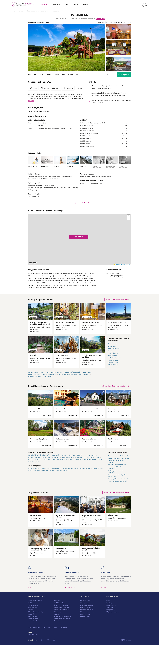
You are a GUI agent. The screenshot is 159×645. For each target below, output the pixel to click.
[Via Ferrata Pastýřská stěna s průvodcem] (92, 537)
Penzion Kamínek (113, 439)
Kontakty (70, 74)
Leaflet (117, 264)
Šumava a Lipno (32, 607)
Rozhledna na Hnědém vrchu (117, 322)
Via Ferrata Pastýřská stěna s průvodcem (91, 549)
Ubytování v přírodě (48, 470)
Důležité (56, 74)
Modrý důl (33, 355)
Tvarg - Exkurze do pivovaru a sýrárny (91, 516)
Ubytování (43, 4)
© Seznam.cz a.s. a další (124, 264)
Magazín (76, 4)
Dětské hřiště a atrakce (49, 374)
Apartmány (109, 607)
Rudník (92, 457)
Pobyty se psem (45, 468)
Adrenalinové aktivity (34, 376)
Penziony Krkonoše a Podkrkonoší (118, 456)
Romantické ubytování (86, 605)
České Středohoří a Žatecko (62, 618)
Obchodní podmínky (34, 627)
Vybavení (48, 74)
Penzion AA (56, 11)
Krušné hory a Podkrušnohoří (62, 616)
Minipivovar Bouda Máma (90, 322)
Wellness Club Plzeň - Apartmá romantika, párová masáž (40, 549)
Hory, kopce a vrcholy (57, 372)
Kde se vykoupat (113, 365)
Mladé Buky (46, 459)
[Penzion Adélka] (66, 398)
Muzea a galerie (86, 372)
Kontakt (85, 4)
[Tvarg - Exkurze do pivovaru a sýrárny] (92, 504)
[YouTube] (54, 640)
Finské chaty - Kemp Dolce (38, 439)
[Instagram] (48, 640)
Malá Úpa (72, 455)
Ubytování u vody (98, 468)
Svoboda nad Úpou (67, 457)
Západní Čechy (32, 614)
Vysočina (56, 614)
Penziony (109, 603)
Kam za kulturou (113, 360)
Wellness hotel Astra (62, 439)
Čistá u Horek (77, 459)
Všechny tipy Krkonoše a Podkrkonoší (117, 299)
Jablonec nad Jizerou (57, 459)
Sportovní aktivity (84, 374)
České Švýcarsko (59, 603)
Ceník (41, 74)
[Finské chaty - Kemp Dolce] (40, 428)
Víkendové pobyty (85, 468)
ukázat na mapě (100, 18)
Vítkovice (38, 459)
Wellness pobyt (61, 548)
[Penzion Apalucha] (118, 398)
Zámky (110, 351)
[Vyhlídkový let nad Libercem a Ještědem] (66, 504)
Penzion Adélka (61, 409)
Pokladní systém (32, 634)
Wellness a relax (56, 468)
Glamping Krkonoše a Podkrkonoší (118, 479)
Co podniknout (55, 4)
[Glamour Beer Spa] (40, 504)
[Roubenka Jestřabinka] (92, 428)
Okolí (77, 74)
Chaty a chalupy (111, 605)
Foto (29, 74)
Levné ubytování (85, 616)
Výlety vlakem (112, 346)
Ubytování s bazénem (86, 609)
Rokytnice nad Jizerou (91, 455)
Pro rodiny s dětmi (33, 468)
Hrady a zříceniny (113, 353)
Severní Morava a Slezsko (61, 607)
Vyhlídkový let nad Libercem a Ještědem (65, 516)
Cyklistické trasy (33, 372)
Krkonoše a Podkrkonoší (44, 11)
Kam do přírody (112, 355)
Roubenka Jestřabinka (89, 439)
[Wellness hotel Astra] (66, 428)
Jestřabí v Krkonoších (90, 459)
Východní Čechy (32, 616)
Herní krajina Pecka (62, 355)
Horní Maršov (46, 457)
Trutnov (37, 457)
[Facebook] (41, 640)
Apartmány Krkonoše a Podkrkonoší (118, 458)
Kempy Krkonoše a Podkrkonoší (117, 481)
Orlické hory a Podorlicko (61, 609)
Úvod (14, 11)
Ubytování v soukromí (112, 612)
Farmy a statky (110, 609)
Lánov (86, 457)
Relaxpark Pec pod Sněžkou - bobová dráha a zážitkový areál (40, 323)
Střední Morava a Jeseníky (35, 612)
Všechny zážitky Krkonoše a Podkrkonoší (116, 492)
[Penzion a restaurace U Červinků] (92, 398)
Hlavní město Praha (33, 621)
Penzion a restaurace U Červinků (92, 409)
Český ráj (30, 609)
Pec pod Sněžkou (33, 455)
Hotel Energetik (35, 409)
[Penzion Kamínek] (118, 428)
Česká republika (31, 11)
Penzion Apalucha (113, 409)
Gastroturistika (47, 376)
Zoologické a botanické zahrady (68, 374)
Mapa (63, 74)
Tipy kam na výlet (113, 344)
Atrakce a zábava (113, 362)
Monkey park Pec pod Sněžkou (65, 322)
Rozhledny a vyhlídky (114, 358)
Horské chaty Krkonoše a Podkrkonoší (115, 467)
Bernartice (69, 459)
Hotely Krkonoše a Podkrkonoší (117, 464)
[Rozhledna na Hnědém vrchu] (118, 311)
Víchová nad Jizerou (34, 462)
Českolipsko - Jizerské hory (62, 605)
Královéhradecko (33, 605)
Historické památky (113, 348)
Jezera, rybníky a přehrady (72, 372)
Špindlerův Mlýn (44, 455)
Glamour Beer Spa (35, 515)
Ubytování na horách (34, 470)
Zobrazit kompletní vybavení (79, 203)
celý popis (31, 100)
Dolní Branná (78, 457)
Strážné (100, 459)
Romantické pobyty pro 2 (70, 468)
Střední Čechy (58, 612)
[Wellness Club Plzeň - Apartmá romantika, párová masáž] (40, 537)
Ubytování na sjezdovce (62, 470)
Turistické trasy (44, 372)
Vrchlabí (30, 457)
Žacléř (98, 457)
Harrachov (64, 455)
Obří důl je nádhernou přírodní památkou (91, 356)
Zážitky (67, 4)
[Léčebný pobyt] (118, 504)
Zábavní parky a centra (34, 374)
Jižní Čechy (31, 603)
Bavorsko (57, 621)
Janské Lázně (55, 455)
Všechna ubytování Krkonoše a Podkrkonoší (115, 386)
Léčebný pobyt (113, 515)
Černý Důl (79, 455)
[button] (79, 239)
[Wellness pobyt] (66, 537)
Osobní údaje (46, 627)
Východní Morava (33, 618)
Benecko (30, 459)
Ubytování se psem (85, 607)
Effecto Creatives (126, 640)
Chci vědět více (32, 588)
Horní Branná (55, 457)
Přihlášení (64, 627)
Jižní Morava (57, 601)
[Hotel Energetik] (40, 398)
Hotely (108, 601)
